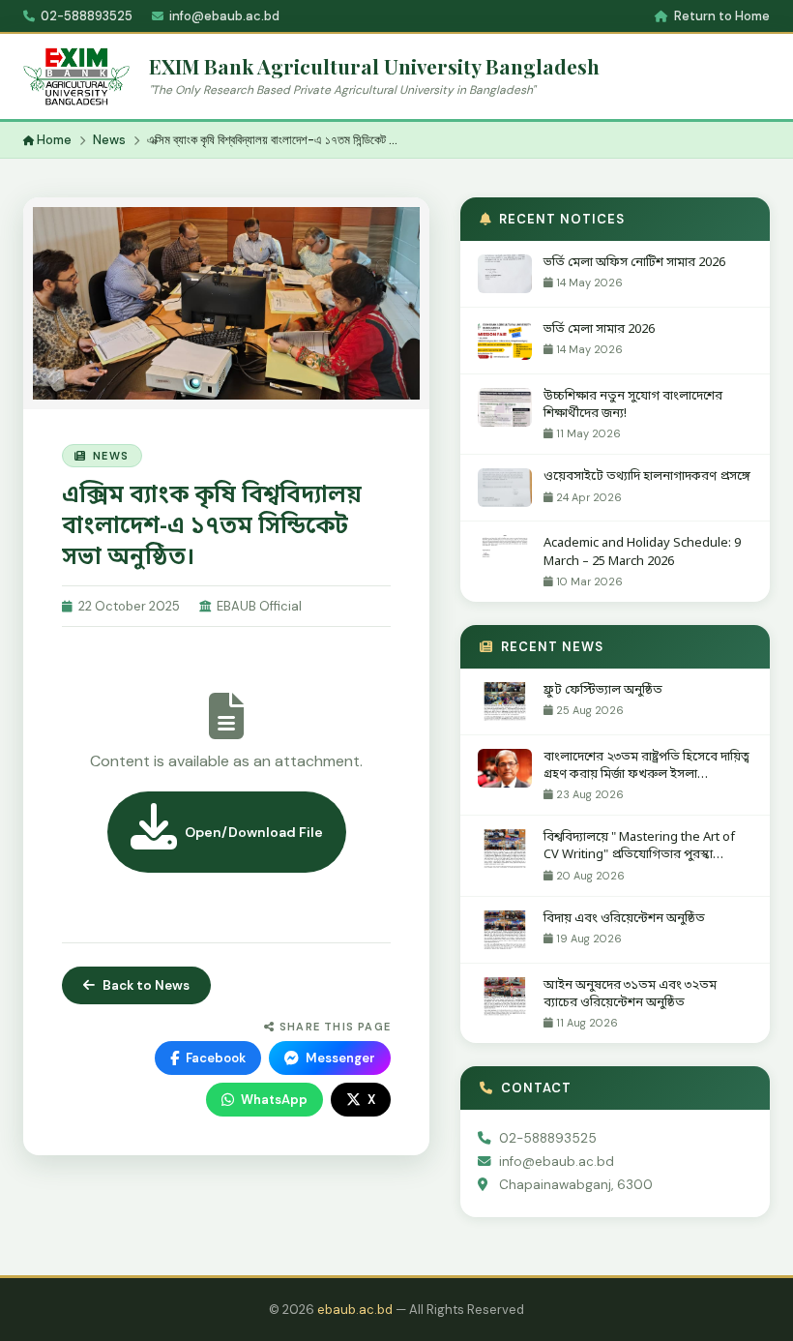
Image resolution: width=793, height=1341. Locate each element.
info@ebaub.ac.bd (224, 16)
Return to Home (722, 16)
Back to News (146, 985)
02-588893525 (86, 16)
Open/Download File (254, 832)
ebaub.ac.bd (355, 1309)
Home (53, 140)
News (109, 140)
